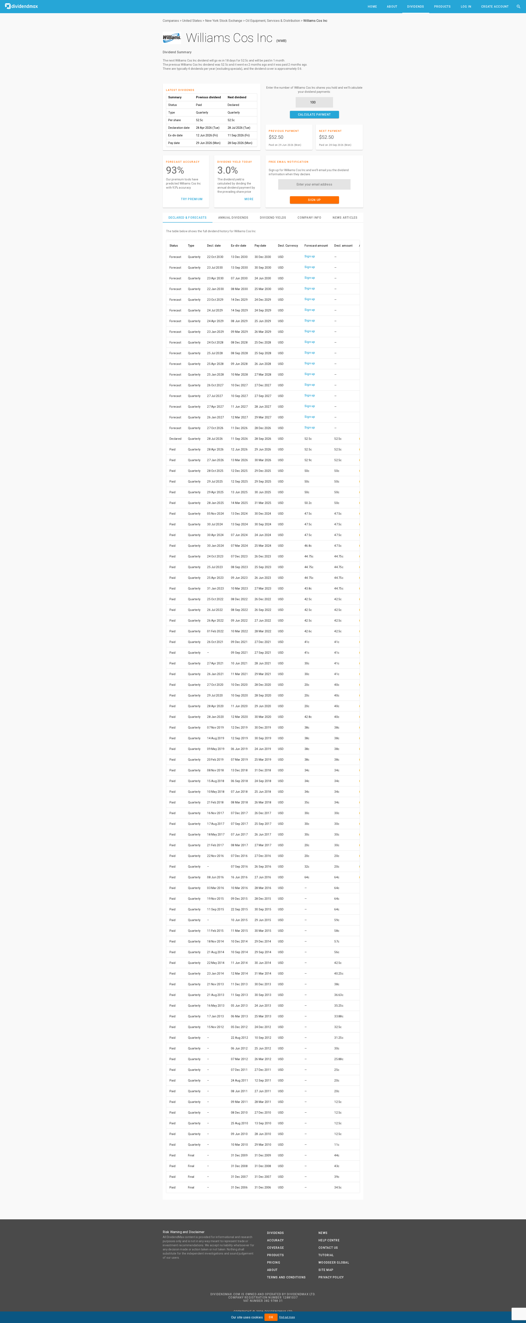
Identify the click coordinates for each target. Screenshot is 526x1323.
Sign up (310, 256)
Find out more (287, 1317)
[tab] (372, 6)
